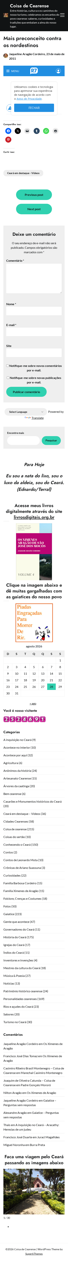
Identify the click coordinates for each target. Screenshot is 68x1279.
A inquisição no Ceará (17, 739)
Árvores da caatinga (16, 786)
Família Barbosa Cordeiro (19, 883)
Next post (34, 209)
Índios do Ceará (13, 952)
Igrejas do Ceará (13, 945)
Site (9, 346)
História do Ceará (14, 937)
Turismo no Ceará (14, 1022)
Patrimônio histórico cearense (22, 991)
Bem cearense (12, 793)
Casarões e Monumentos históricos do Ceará (32, 801)
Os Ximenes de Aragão (41, 1092)
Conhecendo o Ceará (17, 844)
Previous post (34, 194)
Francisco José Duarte (17, 1137)
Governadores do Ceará (18, 929)
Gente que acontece (16, 921)
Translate (38, 418)
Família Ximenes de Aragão (20, 891)
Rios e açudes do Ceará (18, 1006)
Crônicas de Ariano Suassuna (22, 867)
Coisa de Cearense (29, 6)
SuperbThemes (34, 1253)
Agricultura (10, 763)
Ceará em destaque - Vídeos (23, 173)
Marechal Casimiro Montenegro (41, 1072)
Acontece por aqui (15, 755)
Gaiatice (8, 914)
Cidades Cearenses (15, 821)
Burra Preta (37, 1145)
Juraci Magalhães (48, 1137)
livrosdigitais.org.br (34, 517)
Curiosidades (12, 875)
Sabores (8, 1014)
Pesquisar (51, 440)
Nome (11, 304)
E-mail (11, 325)
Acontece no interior (16, 747)
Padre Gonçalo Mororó (36, 1085)
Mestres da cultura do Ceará (21, 968)
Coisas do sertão (14, 837)
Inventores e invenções (18, 960)
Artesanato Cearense (17, 778)
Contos (8, 852)
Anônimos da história (17, 770)
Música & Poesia (14, 975)
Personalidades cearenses (20, 999)
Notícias (8, 983)
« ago (33, 703)
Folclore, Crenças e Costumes (22, 898)
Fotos (7, 906)
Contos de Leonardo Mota (20, 860)
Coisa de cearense (15, 829)
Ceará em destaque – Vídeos (21, 813)
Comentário (15, 260)
